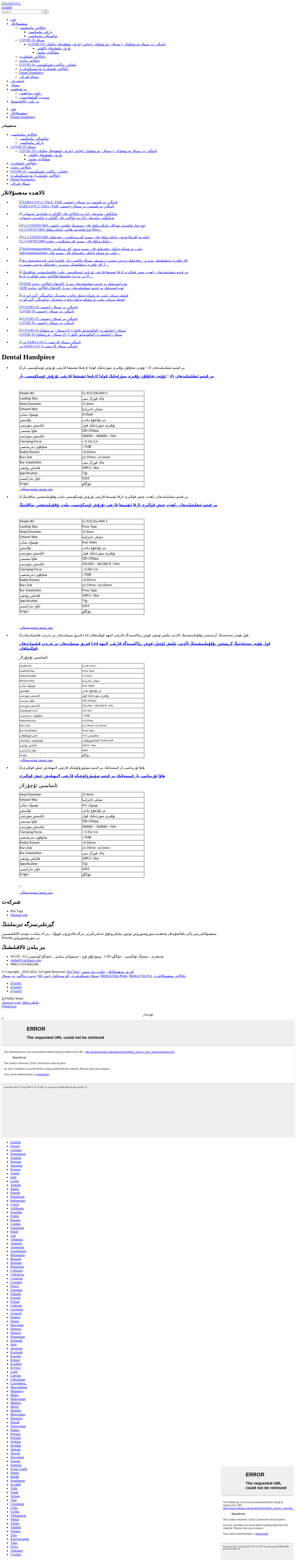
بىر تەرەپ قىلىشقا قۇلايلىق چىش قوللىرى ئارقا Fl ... (56, 276)
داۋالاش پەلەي (29, 60)
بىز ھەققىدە (18, 89)
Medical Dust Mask (113, 976)
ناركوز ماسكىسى (40, 32)
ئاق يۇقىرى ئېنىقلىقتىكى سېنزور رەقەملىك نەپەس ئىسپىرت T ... (64, 264)
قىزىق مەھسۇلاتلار (120, 972)
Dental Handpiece (31, 73)
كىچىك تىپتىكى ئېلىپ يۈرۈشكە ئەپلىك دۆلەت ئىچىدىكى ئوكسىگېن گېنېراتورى (72, 299)
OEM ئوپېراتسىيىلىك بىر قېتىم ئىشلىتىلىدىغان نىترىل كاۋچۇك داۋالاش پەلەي (71, 288)
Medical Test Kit (140, 976)
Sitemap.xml (19, 915)
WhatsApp (9, 1006)
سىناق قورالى (29, 77)
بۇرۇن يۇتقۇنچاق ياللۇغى (53, 48)
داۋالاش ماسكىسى (32, 28)
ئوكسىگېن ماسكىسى (42, 36)
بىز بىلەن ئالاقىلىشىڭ (24, 101)
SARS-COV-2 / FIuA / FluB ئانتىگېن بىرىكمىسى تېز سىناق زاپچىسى (66, 206)
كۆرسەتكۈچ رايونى (56, 976)
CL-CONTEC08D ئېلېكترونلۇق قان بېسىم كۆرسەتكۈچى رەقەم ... (66, 241)
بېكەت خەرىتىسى (93, 972)
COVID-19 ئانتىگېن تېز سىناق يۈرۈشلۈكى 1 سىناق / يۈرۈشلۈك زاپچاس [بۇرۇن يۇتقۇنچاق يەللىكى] (97, 44)
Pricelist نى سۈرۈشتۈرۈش (20, 938)
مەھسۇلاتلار (19, 23)
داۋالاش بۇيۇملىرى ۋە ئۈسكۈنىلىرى (43, 69)
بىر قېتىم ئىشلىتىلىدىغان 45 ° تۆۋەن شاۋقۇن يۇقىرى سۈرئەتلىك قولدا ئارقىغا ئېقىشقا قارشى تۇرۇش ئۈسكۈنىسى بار (116, 376)
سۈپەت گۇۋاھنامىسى (34, 97)
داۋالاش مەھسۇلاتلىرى (169, 976)
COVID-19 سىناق (31, 40)
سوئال (15, 85)
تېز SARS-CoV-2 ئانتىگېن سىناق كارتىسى (48, 346)
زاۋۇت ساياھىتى (30, 93)
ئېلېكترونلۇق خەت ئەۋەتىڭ (20, 1002)
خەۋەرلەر (17, 81)
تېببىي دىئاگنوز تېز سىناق (19, 976)
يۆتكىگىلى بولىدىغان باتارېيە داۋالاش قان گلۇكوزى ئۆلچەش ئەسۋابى (66, 218)
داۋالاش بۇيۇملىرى (32, 56)
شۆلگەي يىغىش (47, 52)
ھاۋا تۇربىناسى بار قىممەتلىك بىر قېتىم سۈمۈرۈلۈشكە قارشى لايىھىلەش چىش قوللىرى (92, 776)
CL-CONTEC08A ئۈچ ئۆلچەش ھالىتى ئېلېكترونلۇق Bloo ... (60, 229)
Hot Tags (73, 972)
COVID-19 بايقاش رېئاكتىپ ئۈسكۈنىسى (47, 65)
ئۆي (13, 19)
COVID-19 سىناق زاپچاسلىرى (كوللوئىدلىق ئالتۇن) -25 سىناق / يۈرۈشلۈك (70, 334)
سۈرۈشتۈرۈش (43, 489)
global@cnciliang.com (25, 960)
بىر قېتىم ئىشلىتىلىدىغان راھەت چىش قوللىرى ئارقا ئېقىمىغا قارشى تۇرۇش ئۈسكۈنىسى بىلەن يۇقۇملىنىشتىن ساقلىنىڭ (118, 505)
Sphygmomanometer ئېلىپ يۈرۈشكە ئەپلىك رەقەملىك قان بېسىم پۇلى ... (69, 253)
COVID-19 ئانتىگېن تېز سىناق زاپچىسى (46, 311)
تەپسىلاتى (26, 489)
